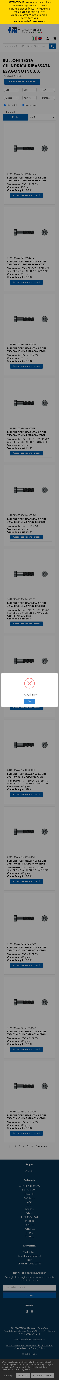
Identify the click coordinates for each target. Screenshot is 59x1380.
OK (29, 701)
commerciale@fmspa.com (29, 21)
